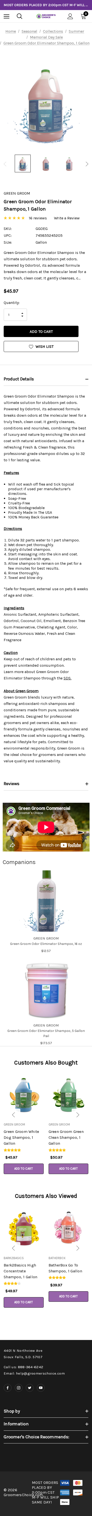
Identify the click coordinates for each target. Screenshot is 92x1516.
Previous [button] (5, 164)
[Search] (19, 16)
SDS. (67, 678)
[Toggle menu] (6, 16)
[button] (7, 1115)
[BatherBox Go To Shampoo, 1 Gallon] (69, 1227)
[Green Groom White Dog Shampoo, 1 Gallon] (24, 1094)
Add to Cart (23, 1168)
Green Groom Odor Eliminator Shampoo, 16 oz (46, 944)
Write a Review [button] (67, 218)
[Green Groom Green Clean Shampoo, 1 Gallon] (69, 1094)
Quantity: (12, 302)
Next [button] (87, 164)
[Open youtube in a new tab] (41, 1388)
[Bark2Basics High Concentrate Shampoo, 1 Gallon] (24, 1227)
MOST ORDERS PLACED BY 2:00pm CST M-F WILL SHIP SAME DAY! (46, 5)
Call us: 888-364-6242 (23, 1367)
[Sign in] (70, 16)
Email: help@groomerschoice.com (34, 1373)
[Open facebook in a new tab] (8, 1388)
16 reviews (38, 218)
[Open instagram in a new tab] (19, 1388)
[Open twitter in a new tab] (30, 1388)
